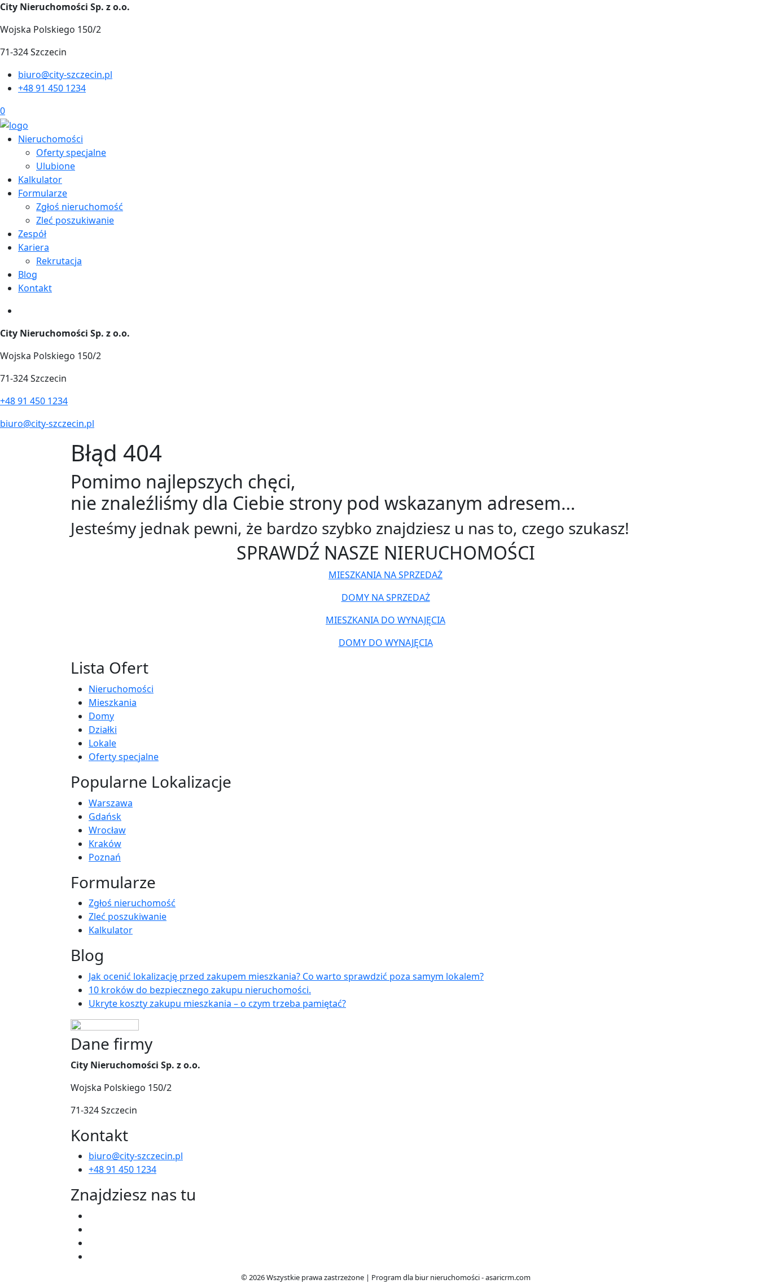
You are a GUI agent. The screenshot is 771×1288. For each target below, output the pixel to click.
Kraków (105, 843)
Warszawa (111, 803)
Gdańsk (105, 816)
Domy (101, 716)
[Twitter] (93, 1229)
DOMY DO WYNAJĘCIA (386, 642)
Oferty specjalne (71, 152)
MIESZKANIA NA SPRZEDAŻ (385, 575)
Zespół (32, 234)
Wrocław (107, 830)
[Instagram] (93, 1256)
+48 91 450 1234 (52, 88)
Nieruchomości (50, 139)
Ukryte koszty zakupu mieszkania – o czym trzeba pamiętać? (217, 1003)
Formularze (42, 193)
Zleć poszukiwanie (75, 220)
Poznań (105, 857)
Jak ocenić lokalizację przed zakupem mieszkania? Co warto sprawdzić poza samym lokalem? (286, 976)
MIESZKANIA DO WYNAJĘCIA (385, 620)
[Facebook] (93, 1216)
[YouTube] (93, 1243)
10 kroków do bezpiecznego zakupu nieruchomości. (200, 990)
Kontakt (35, 288)
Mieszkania (113, 702)
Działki (103, 729)
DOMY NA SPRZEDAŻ (385, 597)
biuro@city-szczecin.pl (65, 74)
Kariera (33, 247)
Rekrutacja (59, 261)
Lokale (102, 743)
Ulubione (55, 166)
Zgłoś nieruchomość (79, 206)
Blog (27, 274)
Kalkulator (40, 179)
